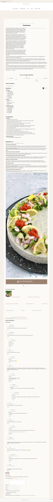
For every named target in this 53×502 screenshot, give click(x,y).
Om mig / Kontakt (37, 8)
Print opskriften (27, 285)
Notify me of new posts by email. (11, 492)
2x (44, 88)
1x (43, 88)
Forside (20, 23)
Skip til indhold (4, 1)
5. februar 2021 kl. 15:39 (10, 326)
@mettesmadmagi (29, 282)
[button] (15, 8)
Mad (28, 8)
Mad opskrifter (24, 23)
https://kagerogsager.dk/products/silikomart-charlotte (17, 431)
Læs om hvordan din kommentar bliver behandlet (27, 495)
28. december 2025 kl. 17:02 (11, 448)
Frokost (28, 23)
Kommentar (7, 484)
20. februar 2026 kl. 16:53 (11, 465)
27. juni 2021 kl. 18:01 (12, 375)
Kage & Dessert (15, 8)
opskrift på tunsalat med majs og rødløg (25, 171)
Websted (6, 489)
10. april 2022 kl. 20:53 (10, 420)
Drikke (32, 8)
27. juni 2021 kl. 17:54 (10, 366)
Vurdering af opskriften (8, 478)
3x (46, 88)
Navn (6, 486)
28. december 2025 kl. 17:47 (13, 455)
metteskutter (13, 339)
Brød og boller (22, 8)
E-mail (6, 487)
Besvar (8, 329)
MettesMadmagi (16, 392)
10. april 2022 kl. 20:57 (12, 427)
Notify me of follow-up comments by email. (12, 490)
